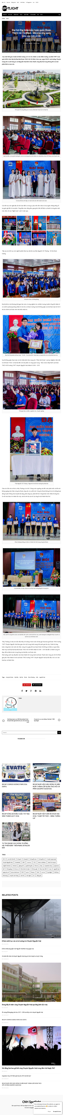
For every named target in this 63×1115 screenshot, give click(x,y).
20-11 (4, 859)
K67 (4, 869)
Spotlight (49, 872)
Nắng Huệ (13, 2)
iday (41, 865)
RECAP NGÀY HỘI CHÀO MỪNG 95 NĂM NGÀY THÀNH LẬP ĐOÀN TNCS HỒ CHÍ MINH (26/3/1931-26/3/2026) (46, 786)
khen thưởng (31, 677)
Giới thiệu (22, 2)
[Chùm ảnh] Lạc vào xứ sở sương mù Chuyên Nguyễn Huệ (21, 941)
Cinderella (17, 862)
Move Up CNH (43, 869)
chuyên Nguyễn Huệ (8, 862)
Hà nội (36, 865)
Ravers (33, 872)
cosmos (29, 862)
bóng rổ (19, 859)
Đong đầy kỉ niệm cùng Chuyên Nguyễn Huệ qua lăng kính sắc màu (24, 1005)
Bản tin (30, 43)
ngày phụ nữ (6, 872)
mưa (50, 869)
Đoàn (25, 677)
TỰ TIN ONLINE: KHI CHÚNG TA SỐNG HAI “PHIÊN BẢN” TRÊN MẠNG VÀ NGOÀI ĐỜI (16, 845)
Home (3, 18)
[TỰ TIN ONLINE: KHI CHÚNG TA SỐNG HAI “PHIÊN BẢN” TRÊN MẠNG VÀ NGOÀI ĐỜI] (16, 831)
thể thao (56, 872)
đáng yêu (39, 875)
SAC (38, 872)
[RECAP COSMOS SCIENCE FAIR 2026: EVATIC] (16, 772)
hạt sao (8, 2)
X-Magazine (29, 2)
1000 (37, 2)
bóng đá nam (33, 859)
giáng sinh (21, 865)
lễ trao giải (34, 869)
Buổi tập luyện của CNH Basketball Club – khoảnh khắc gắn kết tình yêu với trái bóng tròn (18, 720)
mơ (33, 2)
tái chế (22, 875)
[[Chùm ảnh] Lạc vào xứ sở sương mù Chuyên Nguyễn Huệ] (31, 918)
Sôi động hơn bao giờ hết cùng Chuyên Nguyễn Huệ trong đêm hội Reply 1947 (28, 1068)
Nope (49, 1111)
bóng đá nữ (42, 859)
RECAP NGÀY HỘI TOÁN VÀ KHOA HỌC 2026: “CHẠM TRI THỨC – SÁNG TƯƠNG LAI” (46, 816)
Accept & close (57, 1111)
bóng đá (26, 859)
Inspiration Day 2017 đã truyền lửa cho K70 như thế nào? (16, 1076)
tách (18, 2)
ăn (33, 875)
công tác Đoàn (9, 677)
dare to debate (42, 862)
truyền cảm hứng (14, 875)
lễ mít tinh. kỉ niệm (25, 869)
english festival (6, 865)
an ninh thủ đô (11, 859)
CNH (23, 862)
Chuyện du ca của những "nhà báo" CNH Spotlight (44, 719)
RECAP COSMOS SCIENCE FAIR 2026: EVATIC (14, 1019)
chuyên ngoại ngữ (51, 859)
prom (27, 872)
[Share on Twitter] (26, 691)
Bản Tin (3, 2)
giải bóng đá (29, 865)
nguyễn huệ (42, 677)
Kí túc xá (16, 869)
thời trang (5, 875)
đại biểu (16, 677)
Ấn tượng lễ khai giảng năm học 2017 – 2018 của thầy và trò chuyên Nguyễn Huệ (22, 1012)
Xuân (37, 40)
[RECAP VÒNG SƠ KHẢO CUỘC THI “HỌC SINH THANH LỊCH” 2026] (16, 802)
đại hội (21, 677)
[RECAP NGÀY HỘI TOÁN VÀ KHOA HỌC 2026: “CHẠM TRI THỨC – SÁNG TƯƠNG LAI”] (47, 802)
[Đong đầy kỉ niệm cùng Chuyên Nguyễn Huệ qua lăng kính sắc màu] (31, 982)
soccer (43, 872)
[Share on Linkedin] (40, 691)
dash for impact (52, 862)
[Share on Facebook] (22, 691)
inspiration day (48, 865)
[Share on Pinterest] (35, 691)
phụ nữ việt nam (15, 872)
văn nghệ (28, 875)
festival (14, 865)
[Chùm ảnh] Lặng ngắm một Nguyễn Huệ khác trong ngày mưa (18, 948)
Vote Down (38, 684)
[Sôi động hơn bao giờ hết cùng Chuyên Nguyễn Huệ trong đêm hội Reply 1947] (31, 1045)
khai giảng (9, 869)
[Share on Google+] (31, 691)
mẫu (37, 677)
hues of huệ (36, 43)
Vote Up (28, 684)
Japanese (56, 865)
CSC (35, 862)
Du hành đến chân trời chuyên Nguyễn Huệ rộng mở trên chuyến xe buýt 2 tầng (22, 956)
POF (23, 872)
